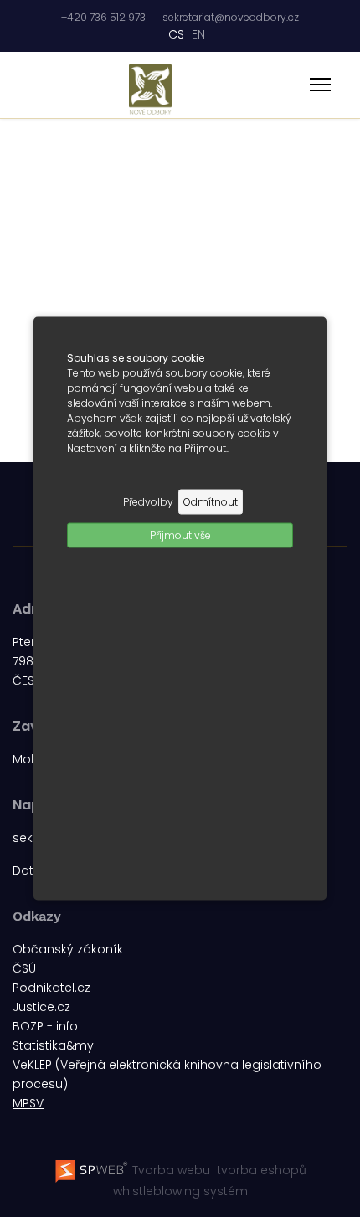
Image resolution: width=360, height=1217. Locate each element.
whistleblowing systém (180, 1191)
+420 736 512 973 (103, 17)
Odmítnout (210, 502)
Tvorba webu (169, 1170)
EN (198, 34)
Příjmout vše (180, 535)
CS (176, 34)
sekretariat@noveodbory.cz (230, 17)
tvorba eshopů (259, 1170)
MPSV (28, 1103)
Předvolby (148, 502)
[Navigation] (320, 85)
